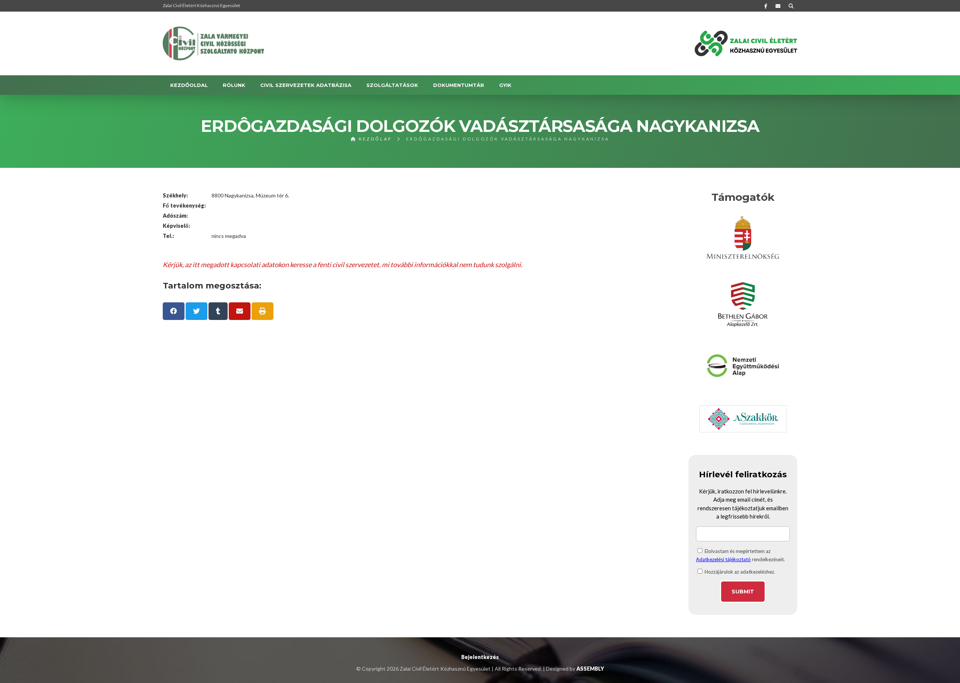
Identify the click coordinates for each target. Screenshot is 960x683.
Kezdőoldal (189, 85)
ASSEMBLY (590, 668)
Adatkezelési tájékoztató (723, 559)
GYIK (505, 85)
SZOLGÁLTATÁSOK (392, 85)
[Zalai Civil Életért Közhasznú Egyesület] (213, 43)
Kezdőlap (374, 138)
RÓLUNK (234, 85)
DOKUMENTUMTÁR (458, 85)
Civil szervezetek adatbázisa (305, 85)
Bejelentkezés (480, 657)
